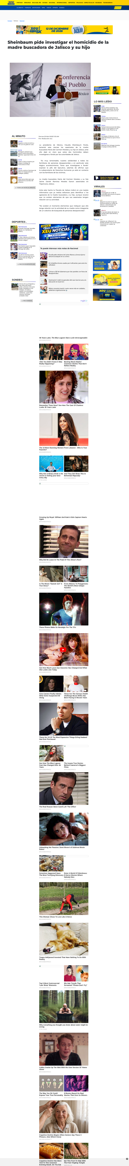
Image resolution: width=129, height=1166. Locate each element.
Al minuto (20, 7)
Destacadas (36, 7)
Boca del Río (36, 2)
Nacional (52, 2)
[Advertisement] (24, 204)
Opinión (55, 7)
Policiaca (79, 2)
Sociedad (98, 2)
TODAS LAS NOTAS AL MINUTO (25, 187)
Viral (43, 7)
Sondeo (61, 7)
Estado (44, 2)
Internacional (62, 2)
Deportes (71, 2)
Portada (20, 2)
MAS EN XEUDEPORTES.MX (27, 264)
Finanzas (28, 7)
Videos (49, 7)
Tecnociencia (107, 2)
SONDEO (17, 279)
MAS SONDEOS (27, 300)
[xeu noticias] (11, 3)
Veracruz (27, 2)
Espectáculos (89, 2)
